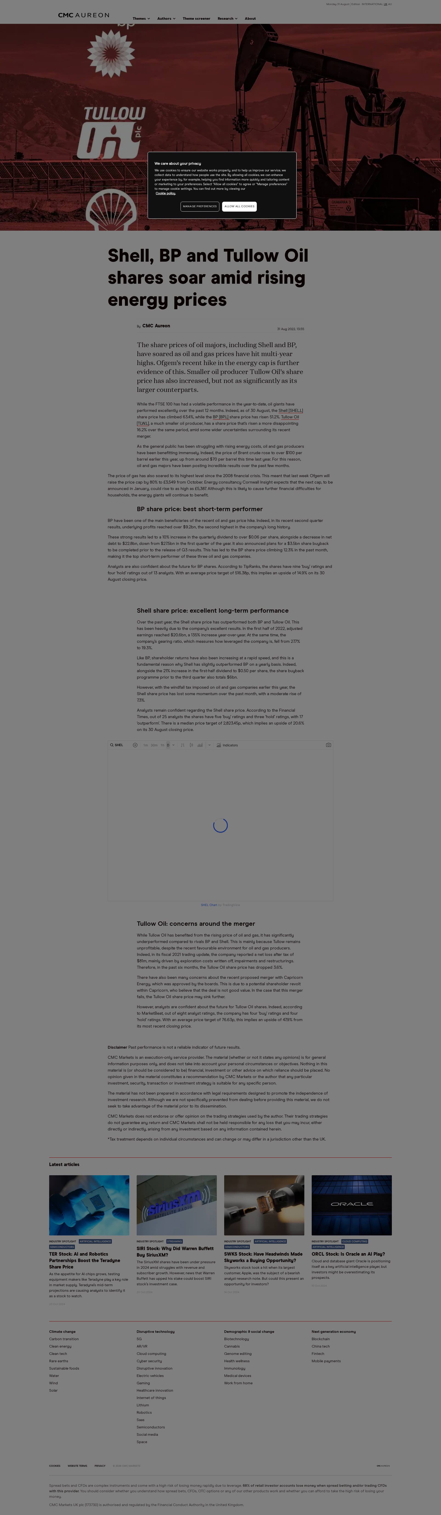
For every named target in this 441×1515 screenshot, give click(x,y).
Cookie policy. (166, 193)
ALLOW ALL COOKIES (239, 206)
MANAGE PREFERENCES (200, 206)
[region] (222, 185)
